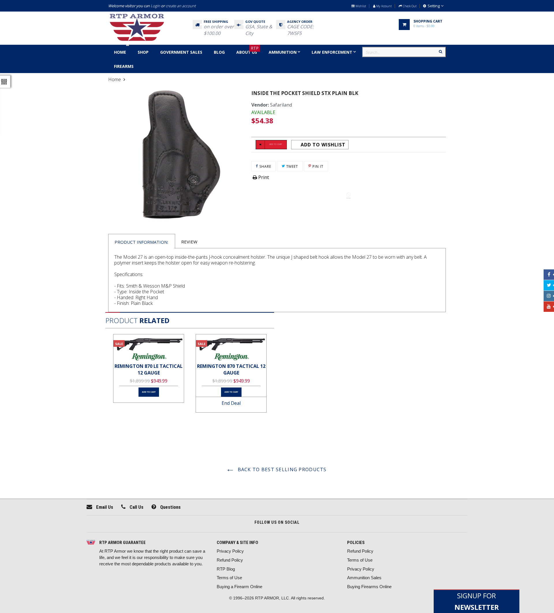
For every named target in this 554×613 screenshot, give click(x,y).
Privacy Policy (230, 551)
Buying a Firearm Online (239, 586)
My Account (383, 6)
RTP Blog (226, 569)
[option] (148, 368)
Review (189, 242)
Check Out (409, 6)
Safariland (281, 105)
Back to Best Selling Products (281, 469)
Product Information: (141, 242)
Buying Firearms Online (369, 586)
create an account (181, 5)
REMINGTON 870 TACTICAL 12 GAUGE (231, 369)
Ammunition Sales (364, 577)
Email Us (104, 507)
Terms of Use (229, 577)
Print (263, 177)
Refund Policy (230, 560)
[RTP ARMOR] (91, 543)
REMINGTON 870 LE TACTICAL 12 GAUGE (149, 369)
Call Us (135, 507)
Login (155, 5)
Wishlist (360, 6)
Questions (170, 507)
